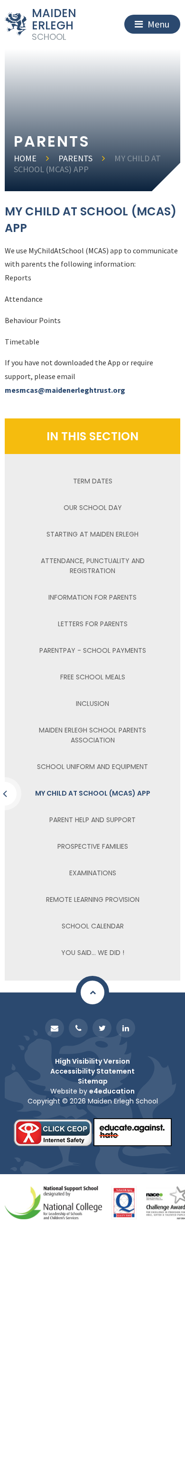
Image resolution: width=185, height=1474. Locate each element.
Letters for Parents (93, 624)
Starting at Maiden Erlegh (92, 534)
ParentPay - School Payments (92, 650)
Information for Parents (92, 597)
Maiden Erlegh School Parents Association (92, 735)
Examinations (92, 873)
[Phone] (78, 1028)
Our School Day (93, 507)
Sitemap (93, 1081)
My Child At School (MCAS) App (87, 164)
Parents (75, 158)
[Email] (54, 1028)
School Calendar (93, 926)
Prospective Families (92, 846)
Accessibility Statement (92, 1071)
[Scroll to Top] (92, 992)
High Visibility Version (92, 1061)
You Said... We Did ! (92, 952)
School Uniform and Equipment (92, 766)
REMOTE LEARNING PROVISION (92, 899)
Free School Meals (92, 677)
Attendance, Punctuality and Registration (93, 565)
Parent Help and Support (92, 820)
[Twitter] (101, 1028)
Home (25, 158)
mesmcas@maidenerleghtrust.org (65, 390)
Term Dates (92, 481)
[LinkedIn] (125, 1028)
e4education (112, 1091)
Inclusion (92, 703)
